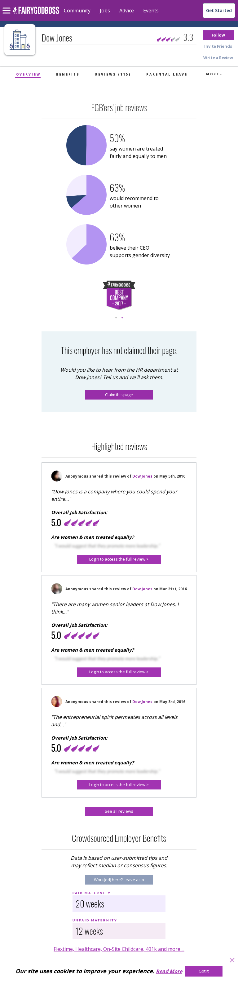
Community (77, 10)
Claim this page (119, 394)
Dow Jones (142, 476)
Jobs (105, 10)
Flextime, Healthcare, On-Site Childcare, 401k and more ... (119, 949)
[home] (35, 14)
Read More (169, 971)
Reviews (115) (113, 74)
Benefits (68, 74)
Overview (28, 74)
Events (151, 10)
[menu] (7, 5)
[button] (218, 35)
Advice (126, 10)
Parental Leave (166, 74)
